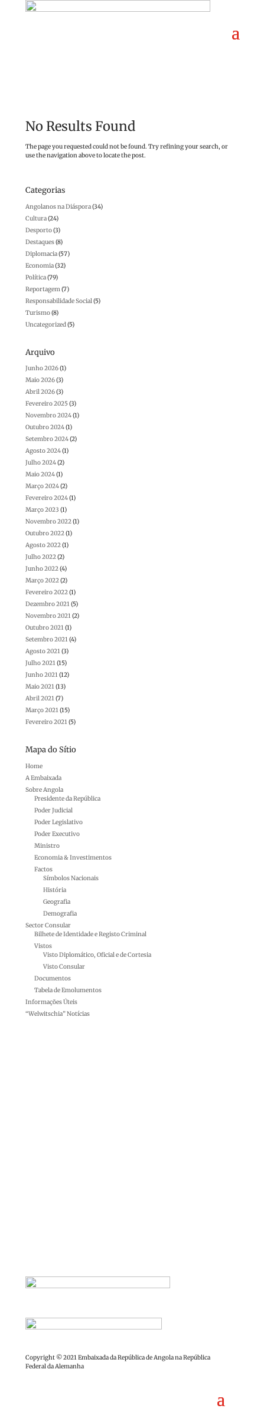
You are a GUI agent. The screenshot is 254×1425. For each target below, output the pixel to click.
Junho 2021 (41, 675)
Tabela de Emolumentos (68, 990)
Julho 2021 (40, 663)
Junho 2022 (41, 568)
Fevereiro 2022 (46, 592)
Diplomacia (41, 254)
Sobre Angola (44, 790)
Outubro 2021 (44, 627)
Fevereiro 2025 (46, 403)
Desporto (38, 230)
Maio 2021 (39, 686)
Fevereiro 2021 (46, 722)
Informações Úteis (51, 1002)
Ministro (47, 846)
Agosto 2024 (43, 451)
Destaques (39, 242)
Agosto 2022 (43, 545)
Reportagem (42, 289)
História (54, 890)
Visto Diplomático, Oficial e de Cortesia (97, 955)
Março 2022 (42, 580)
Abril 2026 (40, 392)
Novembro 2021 (48, 616)
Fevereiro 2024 (46, 498)
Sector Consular (48, 925)
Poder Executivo (57, 834)
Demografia (60, 913)
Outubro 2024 (44, 427)
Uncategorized (45, 324)
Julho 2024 (40, 462)
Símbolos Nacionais (71, 878)
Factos (43, 869)
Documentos (52, 978)
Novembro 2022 (48, 521)
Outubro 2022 (44, 533)
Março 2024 (42, 486)
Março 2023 (42, 510)
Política (35, 277)
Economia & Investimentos (73, 857)
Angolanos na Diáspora (58, 206)
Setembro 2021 (46, 639)
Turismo (37, 313)
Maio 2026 (40, 380)
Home (34, 766)
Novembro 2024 (48, 415)
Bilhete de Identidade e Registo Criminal (90, 934)
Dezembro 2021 (47, 604)
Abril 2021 (39, 698)
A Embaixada (43, 778)
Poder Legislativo (58, 822)
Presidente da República (67, 798)
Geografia (56, 902)
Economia (39, 265)
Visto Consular (64, 966)
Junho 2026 (41, 368)
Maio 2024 (40, 474)
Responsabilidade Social (58, 301)
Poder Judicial (53, 810)
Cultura (36, 218)
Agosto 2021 (42, 651)
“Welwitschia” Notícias (57, 1014)
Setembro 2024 (47, 439)
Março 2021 (41, 710)
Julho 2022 (40, 557)
